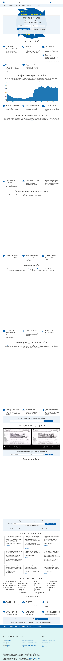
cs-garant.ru (8, 545)
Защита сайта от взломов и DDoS (29, 645)
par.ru (26, 573)
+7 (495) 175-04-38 (13, 636)
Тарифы (5, 5)
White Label (44, 646)
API (42, 645)
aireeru (8, 645)
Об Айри (44, 636)
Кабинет (40, 5)
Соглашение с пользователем (48, 639)
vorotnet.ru (27, 548)
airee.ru (8, 643)
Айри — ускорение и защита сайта (15, 2)
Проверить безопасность (32, 525)
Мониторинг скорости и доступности (29, 642)
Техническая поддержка (47, 643)
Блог (34, 5)
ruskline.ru (26, 557)
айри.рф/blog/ (8, 640)
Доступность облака (46, 642)
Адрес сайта (10, 523)
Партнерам (29, 5)
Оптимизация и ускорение (27, 640)
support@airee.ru (54, 2)
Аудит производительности (27, 643)
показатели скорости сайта (28, 268)
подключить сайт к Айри (34, 658)
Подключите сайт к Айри (41, 619)
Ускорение (11, 5)
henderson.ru (46, 545)
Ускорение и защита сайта (27, 639)
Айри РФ (8, 646)
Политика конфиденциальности (48, 640)
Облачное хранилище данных (28, 646)
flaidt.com (45, 573)
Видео (23, 5)
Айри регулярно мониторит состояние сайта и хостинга (16, 345)
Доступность (17, 5)
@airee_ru (8, 642)
